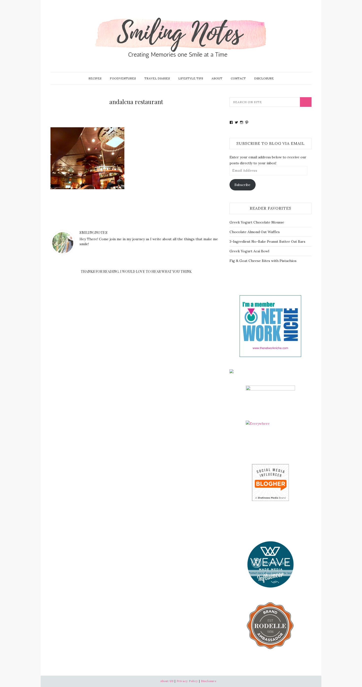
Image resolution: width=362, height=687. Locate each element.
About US (167, 681)
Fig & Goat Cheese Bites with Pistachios (263, 261)
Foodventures (123, 78)
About (217, 78)
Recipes (94, 78)
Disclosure (264, 78)
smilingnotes (93, 232)
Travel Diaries (157, 78)
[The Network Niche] (270, 325)
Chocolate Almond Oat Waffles (255, 232)
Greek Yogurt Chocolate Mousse (257, 222)
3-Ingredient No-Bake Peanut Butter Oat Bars (267, 241)
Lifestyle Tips (190, 78)
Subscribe (242, 185)
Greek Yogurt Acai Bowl (249, 251)
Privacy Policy (187, 681)
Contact (238, 78)
